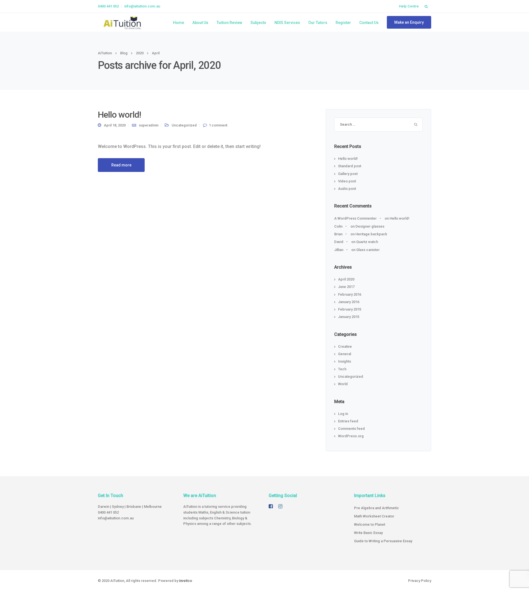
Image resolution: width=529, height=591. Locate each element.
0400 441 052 (108, 6)
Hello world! (119, 114)
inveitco (185, 581)
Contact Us (369, 22)
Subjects (258, 22)
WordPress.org (351, 436)
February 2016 (349, 294)
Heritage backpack (371, 234)
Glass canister (368, 250)
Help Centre (409, 6)
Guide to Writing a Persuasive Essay (383, 541)
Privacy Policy (419, 581)
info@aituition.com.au (142, 6)
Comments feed (351, 429)
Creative (345, 346)
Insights (344, 361)
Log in (343, 414)
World (343, 384)
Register (343, 22)
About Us (200, 22)
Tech (342, 369)
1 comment (218, 125)
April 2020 (346, 279)
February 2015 (349, 309)
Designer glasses (369, 226)
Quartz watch (367, 242)
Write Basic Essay (368, 533)
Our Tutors (317, 22)
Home (178, 22)
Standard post (349, 166)
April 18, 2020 (115, 125)
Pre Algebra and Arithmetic (376, 508)
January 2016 (348, 302)
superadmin (148, 125)
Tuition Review (229, 22)
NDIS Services (287, 22)
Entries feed (348, 421)
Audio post (347, 189)
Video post (347, 181)
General (344, 354)
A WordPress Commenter (355, 218)
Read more (121, 165)
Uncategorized (184, 125)
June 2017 (346, 287)
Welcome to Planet (369, 524)
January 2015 (348, 317)
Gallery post (348, 174)
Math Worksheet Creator (374, 516)
